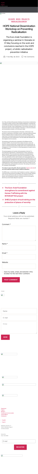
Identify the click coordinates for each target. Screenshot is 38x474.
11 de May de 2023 (13, 57)
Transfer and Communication (7, 413)
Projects (26, 19)
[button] (34, 9)
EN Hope (11, 19)
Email (4, 253)
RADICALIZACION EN (19, 21)
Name (5, 244)
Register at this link (30, 168)
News (18, 19)
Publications (4, 416)
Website (5, 262)
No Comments (29, 57)
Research (3, 411)
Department (3, 408)
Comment (6, 224)
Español (3, 2)
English (3, 4)
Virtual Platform (4, 414)
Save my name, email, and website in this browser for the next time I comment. (18, 273)
